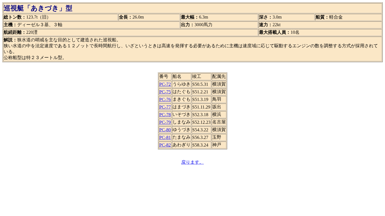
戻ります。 (192, 162)
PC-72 (165, 84)
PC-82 (165, 145)
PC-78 (165, 114)
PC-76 (165, 99)
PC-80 (165, 129)
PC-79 (165, 122)
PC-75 (165, 91)
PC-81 (165, 137)
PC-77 (165, 107)
